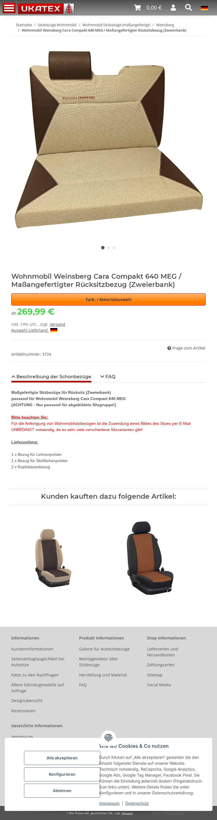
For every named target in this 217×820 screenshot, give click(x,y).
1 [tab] (103, 247)
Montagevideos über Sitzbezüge (98, 661)
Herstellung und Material (103, 675)
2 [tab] (108, 247)
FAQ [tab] (109, 376)
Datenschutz (137, 803)
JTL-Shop (178, 812)
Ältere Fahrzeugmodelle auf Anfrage (37, 687)
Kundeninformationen (32, 649)
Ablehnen (62, 790)
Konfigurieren (62, 774)
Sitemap (154, 675)
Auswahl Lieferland (30, 330)
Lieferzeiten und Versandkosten (162, 652)
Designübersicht (26, 700)
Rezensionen (23, 710)
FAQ (83, 684)
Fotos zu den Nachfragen (35, 675)
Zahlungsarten (161, 664)
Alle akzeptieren (62, 757)
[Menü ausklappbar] (9, 8)
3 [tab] (114, 247)
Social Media (159, 684)
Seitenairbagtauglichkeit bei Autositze (37, 661)
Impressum (109, 803)
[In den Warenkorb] (15, 39)
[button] (147, 7)
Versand (57, 324)
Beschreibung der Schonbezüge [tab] (53, 376)
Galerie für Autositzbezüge (104, 649)
